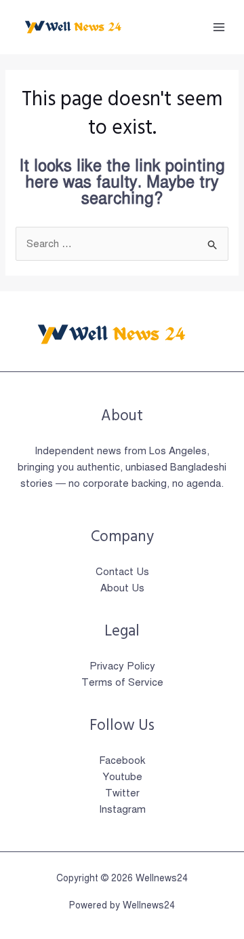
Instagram (122, 809)
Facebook (122, 760)
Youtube (122, 777)
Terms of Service (122, 682)
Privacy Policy (122, 666)
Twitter (122, 793)
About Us (122, 588)
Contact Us (122, 572)
